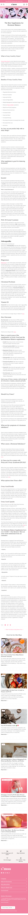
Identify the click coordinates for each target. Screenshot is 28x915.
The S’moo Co (6, 910)
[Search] (4, 4)
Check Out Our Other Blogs (14, 635)
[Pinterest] (7, 872)
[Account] (23, 4)
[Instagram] (5, 872)
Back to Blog (14, 629)
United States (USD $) (7, 907)
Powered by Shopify (13, 910)
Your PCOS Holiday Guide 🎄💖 (10, 725)
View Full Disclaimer (4, 902)
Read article (4, 665)
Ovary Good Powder (7, 486)
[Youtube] (3, 872)
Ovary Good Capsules (8, 502)
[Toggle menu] (1, 4)
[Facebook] (1, 872)
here (2, 457)
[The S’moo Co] (14, 4)
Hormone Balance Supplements (13, 530)
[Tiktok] (9, 872)
